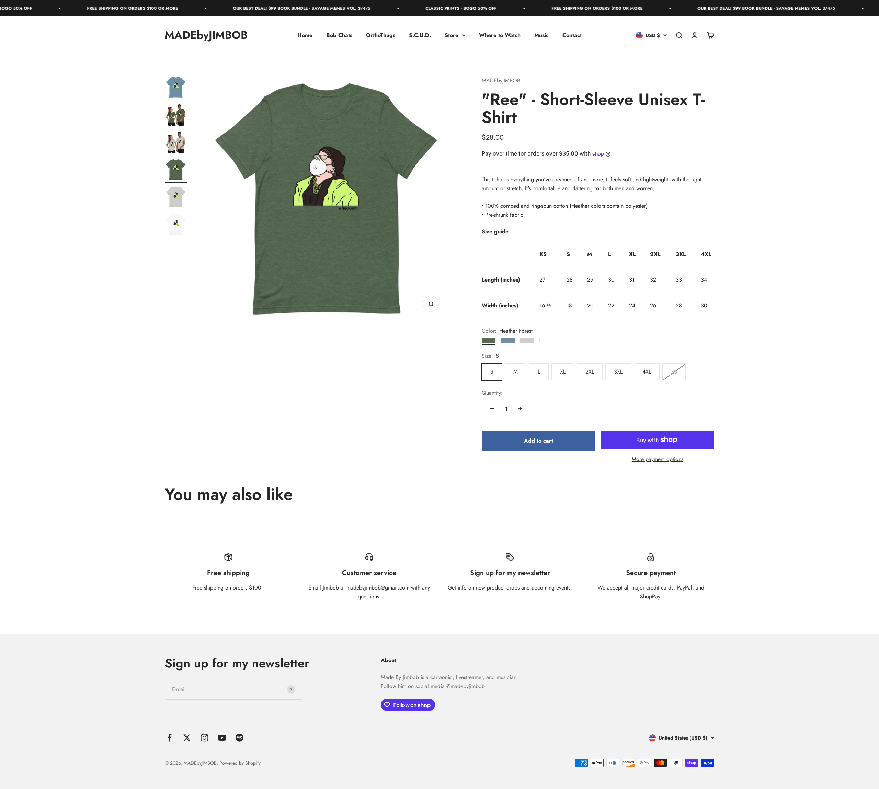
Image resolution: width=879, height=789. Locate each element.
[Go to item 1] (176, 88)
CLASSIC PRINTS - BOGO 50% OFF (422, 8)
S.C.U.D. (420, 35)
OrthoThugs (380, 35)
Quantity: (492, 393)
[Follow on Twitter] (187, 737)
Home (304, 35)
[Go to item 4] (176, 171)
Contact (572, 35)
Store (451, 35)
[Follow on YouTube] (222, 737)
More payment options (657, 459)
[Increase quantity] (520, 408)
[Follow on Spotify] (239, 737)
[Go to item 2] (176, 116)
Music (541, 35)
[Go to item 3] (176, 143)
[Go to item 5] (176, 198)
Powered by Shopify (240, 762)
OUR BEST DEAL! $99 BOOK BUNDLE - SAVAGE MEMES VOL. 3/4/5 (263, 8)
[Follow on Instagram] (204, 737)
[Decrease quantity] (492, 408)
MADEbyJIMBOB (501, 80)
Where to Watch (500, 35)
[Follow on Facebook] (169, 737)
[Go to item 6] (176, 226)
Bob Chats (339, 35)
